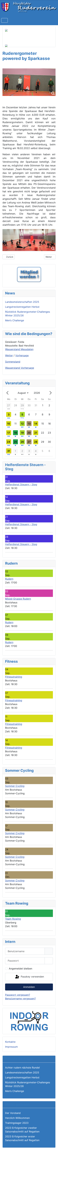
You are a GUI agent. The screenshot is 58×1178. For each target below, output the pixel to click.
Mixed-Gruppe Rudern (18, 598)
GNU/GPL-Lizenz (45, 1165)
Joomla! (8, 1165)
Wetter (9, 355)
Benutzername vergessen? (20, 998)
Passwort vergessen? (17, 994)
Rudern (9, 578)
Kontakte (10, 1041)
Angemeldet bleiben (20, 968)
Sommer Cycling (14, 785)
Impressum (11, 1046)
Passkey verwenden (32, 976)
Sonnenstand (12, 361)
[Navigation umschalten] (4, 20)
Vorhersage (22, 355)
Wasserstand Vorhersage (19, 367)
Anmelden (29, 986)
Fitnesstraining (13, 676)
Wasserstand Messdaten (19, 349)
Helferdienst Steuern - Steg (21, 484)
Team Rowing (13, 918)
